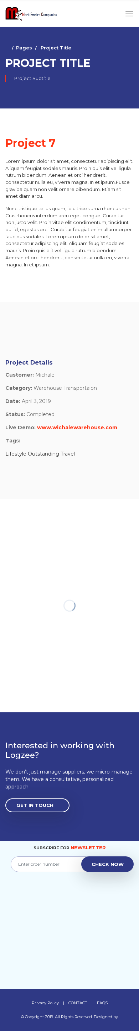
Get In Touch (34, 805)
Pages (24, 48)
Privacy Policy (45, 1002)
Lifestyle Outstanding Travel (40, 454)
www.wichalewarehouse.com (77, 427)
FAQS (102, 1002)
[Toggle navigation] (129, 14)
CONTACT (77, 1002)
